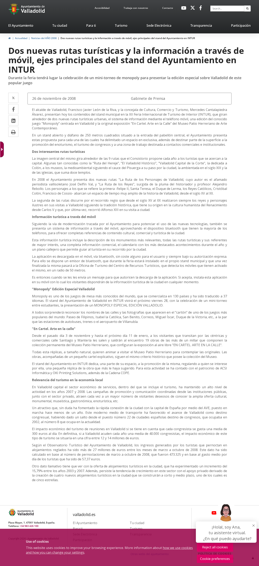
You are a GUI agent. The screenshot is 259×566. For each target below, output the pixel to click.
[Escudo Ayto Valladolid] (12, 512)
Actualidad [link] (21, 38)
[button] (247, 8)
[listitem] (20, 26)
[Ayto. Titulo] (25, 512)
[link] (102, 8)
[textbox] (227, 8)
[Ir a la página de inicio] (14, 9)
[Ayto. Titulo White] (33, 9)
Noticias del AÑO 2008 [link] (44, 38)
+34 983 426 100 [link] (29, 526)
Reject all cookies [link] (215, 547)
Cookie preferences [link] (215, 558)
